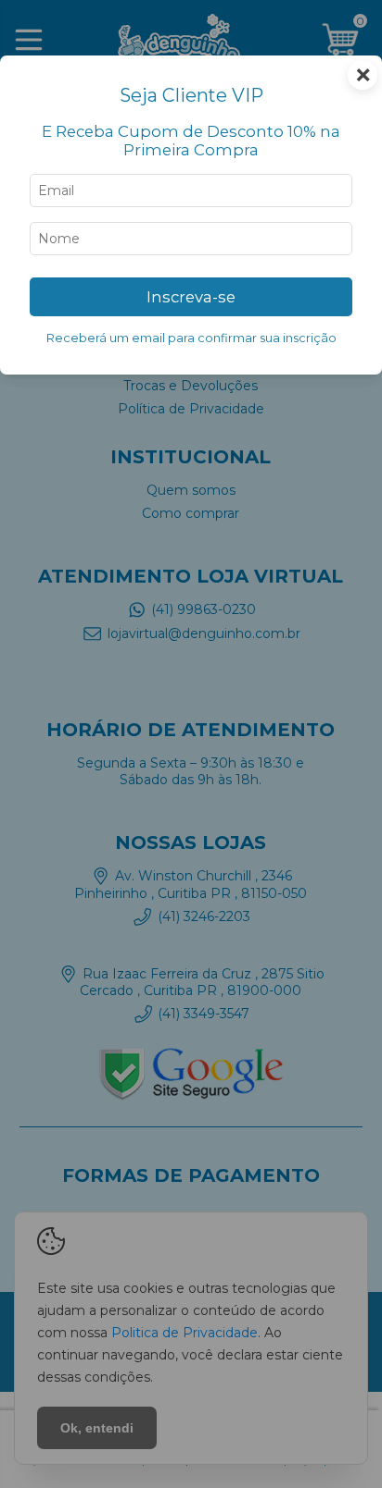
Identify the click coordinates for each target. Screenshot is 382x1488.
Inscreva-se (191, 297)
